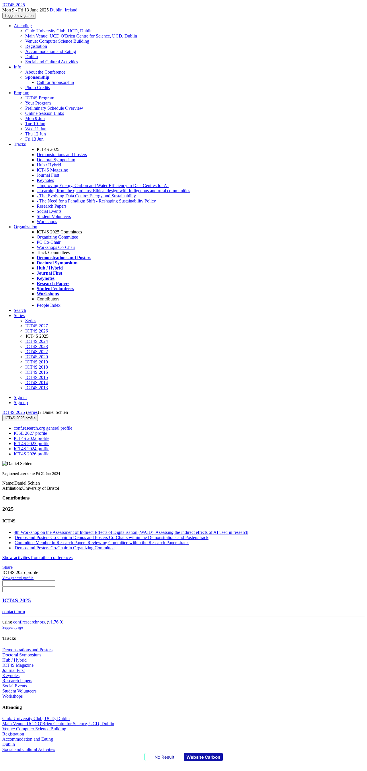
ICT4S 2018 (36, 367)
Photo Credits (37, 87)
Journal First (48, 175)
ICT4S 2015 (36, 377)
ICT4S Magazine (52, 170)
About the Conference (45, 72)
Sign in (20, 397)
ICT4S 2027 (36, 325)
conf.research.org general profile (43, 428)
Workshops (47, 221)
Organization (25, 226)
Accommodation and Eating (50, 51)
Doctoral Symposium (56, 159)
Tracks (20, 144)
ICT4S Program (39, 97)
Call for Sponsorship (55, 82)
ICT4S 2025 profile (20, 418)
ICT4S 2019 (36, 361)
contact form (13, 611)
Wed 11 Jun (35, 128)
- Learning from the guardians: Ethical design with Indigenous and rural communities (113, 190)
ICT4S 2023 (36, 346)
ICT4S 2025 (13, 412)
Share (7, 567)
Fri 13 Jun (34, 139)
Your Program (38, 103)
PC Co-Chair (48, 242)
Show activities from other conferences (37, 557)
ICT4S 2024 (36, 341)
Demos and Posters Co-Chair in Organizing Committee (64, 547)
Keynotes (45, 180)
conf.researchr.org (29, 621)
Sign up (21, 402)
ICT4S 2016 (36, 372)
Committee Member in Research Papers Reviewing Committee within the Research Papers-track (102, 542)
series (33, 412)
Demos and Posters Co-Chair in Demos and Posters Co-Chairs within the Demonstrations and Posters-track (111, 537)
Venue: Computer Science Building (57, 41)
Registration (36, 46)
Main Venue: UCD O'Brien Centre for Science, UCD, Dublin (81, 36)
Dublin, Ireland (63, 9)
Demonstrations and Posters (62, 154)
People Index (48, 305)
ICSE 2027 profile (30, 433)
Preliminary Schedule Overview (54, 108)
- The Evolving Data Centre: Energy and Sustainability (86, 195)
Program (21, 92)
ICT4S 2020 (36, 356)
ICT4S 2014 (36, 382)
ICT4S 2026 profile (31, 453)
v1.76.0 (55, 621)
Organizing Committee (57, 237)
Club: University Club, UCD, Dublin (59, 30)
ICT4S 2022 (36, 351)
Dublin (31, 56)
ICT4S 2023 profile (31, 443)
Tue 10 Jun (35, 123)
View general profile (18, 578)
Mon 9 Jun (35, 118)
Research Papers (52, 206)
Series (30, 320)
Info (17, 66)
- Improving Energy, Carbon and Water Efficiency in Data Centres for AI (103, 185)
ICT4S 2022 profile (31, 438)
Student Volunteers (54, 216)
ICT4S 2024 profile (31, 448)
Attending (23, 25)
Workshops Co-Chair (56, 247)
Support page (12, 627)
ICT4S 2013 (36, 387)
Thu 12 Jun (35, 133)
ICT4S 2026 (36, 331)
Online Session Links (44, 113)
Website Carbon (203, 757)
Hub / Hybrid (49, 164)
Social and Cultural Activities (51, 61)
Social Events (49, 211)
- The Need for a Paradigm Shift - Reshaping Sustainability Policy (96, 200)
